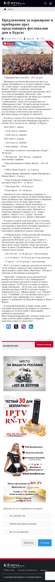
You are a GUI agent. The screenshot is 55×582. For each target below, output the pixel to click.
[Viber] (22, 327)
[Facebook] (7, 327)
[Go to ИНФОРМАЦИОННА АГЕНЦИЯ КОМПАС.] (5, 9)
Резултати (28, 543)
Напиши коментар (44, 345)
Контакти (44, 570)
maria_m (30, 39)
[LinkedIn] (30, 327)
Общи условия (9, 570)
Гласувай (44, 543)
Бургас (10, 44)
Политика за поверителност (27, 570)
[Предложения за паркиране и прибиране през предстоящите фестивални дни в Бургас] (27, 58)
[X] (15, 327)
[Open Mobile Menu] (50, 3)
